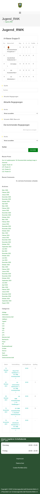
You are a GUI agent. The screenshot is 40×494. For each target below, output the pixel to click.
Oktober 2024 (6, 217)
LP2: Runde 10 (6, 167)
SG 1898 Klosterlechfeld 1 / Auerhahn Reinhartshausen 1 (15, 412)
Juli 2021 (4, 258)
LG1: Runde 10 (6, 169)
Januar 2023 (5, 237)
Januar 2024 (5, 224)
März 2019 (5, 287)
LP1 (3, 330)
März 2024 (5, 219)
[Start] (2, 22)
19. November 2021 (6, 422)
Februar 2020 (5, 269)
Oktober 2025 (6, 201)
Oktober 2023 (6, 231)
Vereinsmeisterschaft (8, 357)
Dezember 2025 (6, 197)
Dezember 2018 (6, 294)
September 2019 (6, 280)
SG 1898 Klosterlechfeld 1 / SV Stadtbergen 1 (15, 400)
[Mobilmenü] (20, 12)
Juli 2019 (4, 282)
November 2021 (6, 253)
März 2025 (5, 206)
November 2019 (6, 276)
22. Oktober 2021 (6, 384)
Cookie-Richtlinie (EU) (20, 468)
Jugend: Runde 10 (7, 165)
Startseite (4, 355)
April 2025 (5, 203)
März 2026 (5, 190)
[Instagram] (20, 478)
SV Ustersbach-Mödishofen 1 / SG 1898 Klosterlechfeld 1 (15, 425)
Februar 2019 (5, 289)
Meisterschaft (6, 337)
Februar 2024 (5, 221)
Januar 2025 (5, 210)
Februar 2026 (5, 192)
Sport (3, 353)
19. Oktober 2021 (6, 370)
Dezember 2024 (6, 213)
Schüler (4, 348)
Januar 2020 (5, 271)
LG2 (3, 326)
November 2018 (6, 296)
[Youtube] (25, 478)
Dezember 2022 (6, 240)
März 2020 (5, 267)
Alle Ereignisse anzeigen (29, 130)
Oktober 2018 (6, 298)
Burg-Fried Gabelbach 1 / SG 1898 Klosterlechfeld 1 (15, 374)
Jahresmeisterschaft (7, 317)
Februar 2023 (5, 235)
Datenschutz (20, 463)
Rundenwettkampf (7, 346)
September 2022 (6, 246)
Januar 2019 (5, 291)
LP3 (3, 335)
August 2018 (5, 303)
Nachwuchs (5, 339)
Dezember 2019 (6, 273)
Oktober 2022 (6, 244)
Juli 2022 (4, 249)
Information (5, 314)
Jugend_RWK (9, 22)
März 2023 (5, 233)
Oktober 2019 (6, 278)
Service (4, 350)
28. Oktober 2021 (6, 398)
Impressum (20, 458)
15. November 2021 (6, 410)
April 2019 (5, 285)
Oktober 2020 (6, 264)
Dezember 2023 (6, 226)
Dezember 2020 (6, 262)
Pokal (3, 341)
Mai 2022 (4, 251)
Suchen (4, 147)
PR (3, 344)
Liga (3, 328)
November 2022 (6, 242)
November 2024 (6, 215)
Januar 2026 (5, 194)
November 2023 (6, 228)
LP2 (3, 332)
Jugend (4, 321)
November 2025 (6, 199)
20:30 (26, 368)
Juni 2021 (4, 260)
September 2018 (6, 301)
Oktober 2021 (6, 255)
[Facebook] (14, 478)
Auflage (4, 312)
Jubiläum (4, 319)
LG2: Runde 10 (6, 171)
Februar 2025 (5, 208)
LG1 (3, 323)
